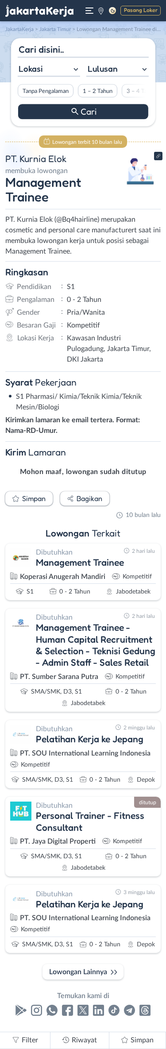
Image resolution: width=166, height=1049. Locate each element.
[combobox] (48, 70)
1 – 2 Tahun (97, 91)
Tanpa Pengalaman (45, 91)
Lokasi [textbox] (30, 68)
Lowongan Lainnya (78, 972)
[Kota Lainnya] (100, 10)
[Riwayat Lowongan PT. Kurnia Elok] (140, 186)
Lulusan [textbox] (103, 68)
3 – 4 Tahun (141, 91)
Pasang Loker (141, 10)
